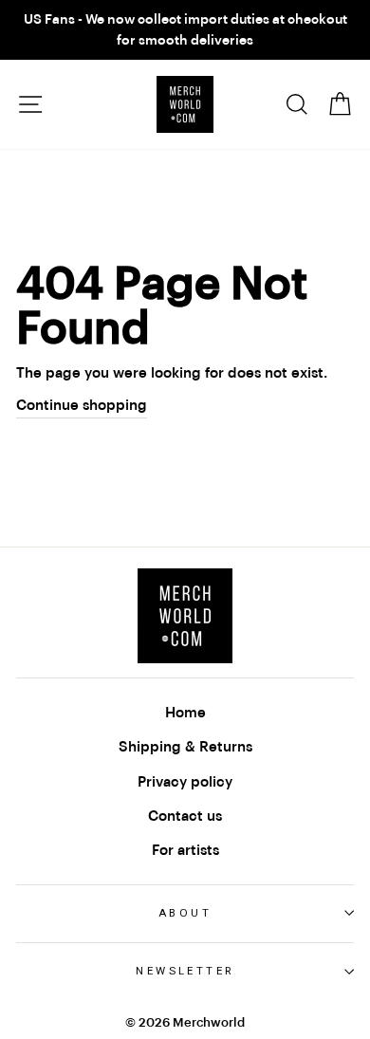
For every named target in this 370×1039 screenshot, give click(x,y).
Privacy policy (185, 781)
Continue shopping (81, 405)
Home (185, 712)
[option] (185, 29)
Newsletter (184, 970)
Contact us (185, 816)
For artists (185, 850)
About (185, 912)
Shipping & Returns (185, 746)
